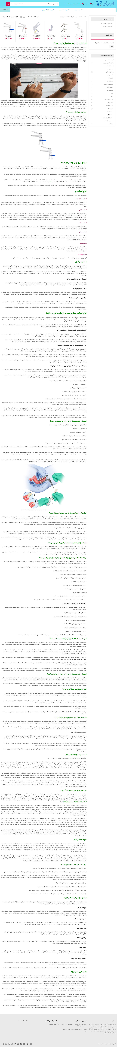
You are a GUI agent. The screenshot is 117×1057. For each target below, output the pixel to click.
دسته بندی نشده (110, 66)
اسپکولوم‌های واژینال (21, 794)
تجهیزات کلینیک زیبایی (48, 10)
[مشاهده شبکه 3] (24, 17)
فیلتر (112, 46)
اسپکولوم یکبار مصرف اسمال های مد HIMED (65, 36)
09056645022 (4, 10)
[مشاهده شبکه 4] (21, 17)
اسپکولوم (109, 115)
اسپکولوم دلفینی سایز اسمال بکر (51, 36)
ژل (112, 93)
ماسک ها (110, 124)
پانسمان (111, 78)
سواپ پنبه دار (108, 121)
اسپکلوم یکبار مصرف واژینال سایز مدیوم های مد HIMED (79, 37)
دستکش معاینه (107, 118)
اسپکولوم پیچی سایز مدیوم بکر (22, 36)
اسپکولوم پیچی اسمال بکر (8, 36)
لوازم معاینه (110, 108)
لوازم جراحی (110, 102)
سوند (111, 96)
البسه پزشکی (110, 75)
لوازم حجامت (109, 105)
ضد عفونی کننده (110, 69)
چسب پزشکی (109, 87)
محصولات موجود (107, 26)
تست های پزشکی (108, 84)
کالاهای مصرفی (78, 10)
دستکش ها (110, 90)
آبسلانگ (109, 112)
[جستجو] (8, 4)
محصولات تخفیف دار (106, 23)
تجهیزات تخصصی (64, 10)
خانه (85, 17)
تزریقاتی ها (110, 81)
